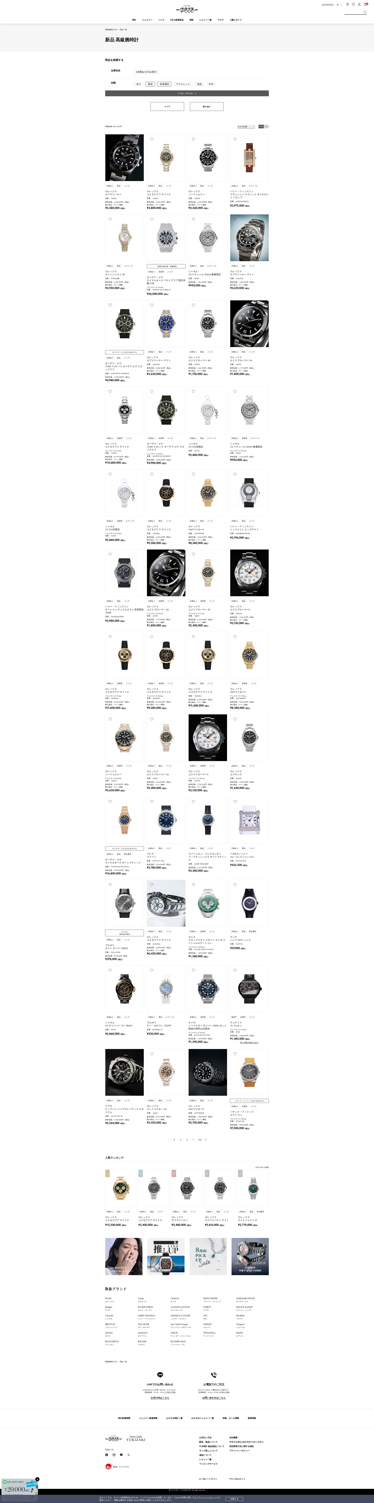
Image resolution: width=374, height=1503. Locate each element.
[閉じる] (37, 1479)
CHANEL (109, 1317)
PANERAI (240, 1317)
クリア (167, 106)
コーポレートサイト (208, 1479)
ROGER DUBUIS (145, 1308)
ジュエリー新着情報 (148, 1418)
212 (200, 1139)
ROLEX (109, 1300)
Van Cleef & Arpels (181, 1325)
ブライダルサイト (237, 1479)
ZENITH (109, 1334)
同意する (234, 1499)
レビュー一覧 (205, 1459)
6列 (266, 126)
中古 (211, 84)
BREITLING (111, 1325)
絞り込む (207, 106)
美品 (199, 84)
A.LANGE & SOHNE (180, 1308)
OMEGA (175, 1300)
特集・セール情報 (231, 1418)
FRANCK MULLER (244, 1308)
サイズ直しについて (208, 1450)
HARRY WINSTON (146, 1317)
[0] (365, 4)
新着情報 (252, 1418)
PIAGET (239, 1334)
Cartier (142, 1300)
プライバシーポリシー (207, 1497)
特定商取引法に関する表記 (241, 1446)
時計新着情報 (124, 1418)
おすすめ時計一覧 (174, 1418)
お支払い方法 (205, 1437)
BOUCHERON (112, 1343)
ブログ (221, 20)
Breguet (108, 1308)
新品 (150, 84)
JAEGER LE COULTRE (180, 1317)
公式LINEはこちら (160, 1397)
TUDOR (181, 1334)
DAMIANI (142, 1334)
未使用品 (164, 84)
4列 (261, 126)
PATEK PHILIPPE (212, 1300)
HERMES (207, 1325)
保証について (205, 1455)
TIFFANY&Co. (209, 1334)
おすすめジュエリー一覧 (202, 1418)
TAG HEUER (144, 1325)
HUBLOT (207, 1308)
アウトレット (183, 84)
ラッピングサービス (208, 1464)
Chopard (240, 1325)
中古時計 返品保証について (211, 1446)
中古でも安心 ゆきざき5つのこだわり (246, 1442)
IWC (205, 1317)
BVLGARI (142, 1343)
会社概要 (233, 1437)
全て (138, 84)
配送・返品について (208, 1442)
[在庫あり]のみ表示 (146, 71)
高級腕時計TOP (111, 30)
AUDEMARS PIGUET (245, 1300)
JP (337, 5)
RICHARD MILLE (178, 1343)
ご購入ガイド (236, 20)
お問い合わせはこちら (214, 1397)
